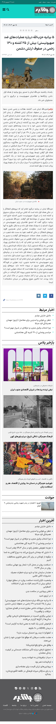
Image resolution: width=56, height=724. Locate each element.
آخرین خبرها (49, 25)
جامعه (14, 705)
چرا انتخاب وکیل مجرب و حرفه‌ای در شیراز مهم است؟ (27, 328)
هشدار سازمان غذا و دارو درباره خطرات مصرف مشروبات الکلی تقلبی (31, 574)
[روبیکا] (20, 688)
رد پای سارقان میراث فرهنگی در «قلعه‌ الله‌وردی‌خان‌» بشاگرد (28, 672)
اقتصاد (5, 705)
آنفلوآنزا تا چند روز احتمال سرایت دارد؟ (34, 633)
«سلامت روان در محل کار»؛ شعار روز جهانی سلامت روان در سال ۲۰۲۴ (28, 566)
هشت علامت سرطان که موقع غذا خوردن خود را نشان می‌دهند (27, 639)
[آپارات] (24, 688)
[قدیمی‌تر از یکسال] (28, 364)
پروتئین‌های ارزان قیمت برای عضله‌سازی (33, 666)
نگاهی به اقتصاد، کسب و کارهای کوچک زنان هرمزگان (35, 479)
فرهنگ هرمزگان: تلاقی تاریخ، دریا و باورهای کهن (31, 436)
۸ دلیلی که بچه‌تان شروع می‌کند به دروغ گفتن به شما (27, 552)
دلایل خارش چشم (43, 315)
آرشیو (40, 2)
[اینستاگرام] (32, 688)
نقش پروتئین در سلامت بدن (38, 591)
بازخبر (40, 11)
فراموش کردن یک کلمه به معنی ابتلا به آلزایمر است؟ (28, 623)
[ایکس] (28, 688)
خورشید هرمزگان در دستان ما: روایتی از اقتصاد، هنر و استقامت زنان (29, 485)
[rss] (40, 688)
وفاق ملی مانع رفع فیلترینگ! (38, 645)
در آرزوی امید (45, 596)
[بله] (16, 688)
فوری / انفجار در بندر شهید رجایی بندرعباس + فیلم (22, 504)
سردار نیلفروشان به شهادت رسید (36, 657)
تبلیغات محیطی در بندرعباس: (42, 385)
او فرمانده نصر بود (43, 662)
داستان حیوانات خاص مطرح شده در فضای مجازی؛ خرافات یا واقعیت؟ (28, 610)
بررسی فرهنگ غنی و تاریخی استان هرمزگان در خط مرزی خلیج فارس (30, 432)
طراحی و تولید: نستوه (25, 713)
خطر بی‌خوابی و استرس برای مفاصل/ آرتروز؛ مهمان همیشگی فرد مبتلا (28, 322)
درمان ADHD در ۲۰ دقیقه (40, 628)
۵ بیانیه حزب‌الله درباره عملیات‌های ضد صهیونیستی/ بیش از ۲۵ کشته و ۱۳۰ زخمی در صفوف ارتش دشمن (28, 602)
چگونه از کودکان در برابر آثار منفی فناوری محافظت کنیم (29, 558)
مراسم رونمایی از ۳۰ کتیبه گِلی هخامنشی (33, 332)
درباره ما (48, 2)
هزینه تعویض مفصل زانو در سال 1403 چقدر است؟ (28, 548)
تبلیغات (44, 2)
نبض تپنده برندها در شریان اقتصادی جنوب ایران (31, 389)
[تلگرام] (36, 688)
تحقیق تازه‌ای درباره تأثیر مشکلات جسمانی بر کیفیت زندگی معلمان (28, 651)
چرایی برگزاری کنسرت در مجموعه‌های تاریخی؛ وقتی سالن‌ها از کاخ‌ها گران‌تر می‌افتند (29, 617)
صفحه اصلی (46, 705)
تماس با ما (53, 2)
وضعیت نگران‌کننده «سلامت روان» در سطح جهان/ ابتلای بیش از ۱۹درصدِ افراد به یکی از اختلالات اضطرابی (28, 584)
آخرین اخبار (46, 520)
